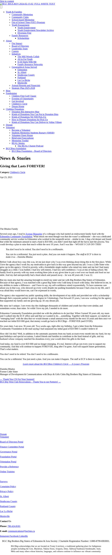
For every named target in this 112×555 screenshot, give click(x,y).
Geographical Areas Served (24, 67)
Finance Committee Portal (12, 447)
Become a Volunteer (21, 130)
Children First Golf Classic (24, 96)
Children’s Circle (19, 104)
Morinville (22, 83)
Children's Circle (17, 172)
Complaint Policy (8, 486)
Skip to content (7, 1)
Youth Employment (26, 27)
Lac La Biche (24, 80)
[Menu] (1, 6)
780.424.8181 (14, 526)
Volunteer (10, 127)
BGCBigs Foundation (16, 148)
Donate (9, 125)
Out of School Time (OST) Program (28, 22)
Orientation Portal (8, 461)
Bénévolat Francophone (23, 138)
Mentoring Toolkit (20, 140)
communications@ (16, 531)
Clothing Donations (15, 109)
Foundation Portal (8, 456)
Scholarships (23, 38)
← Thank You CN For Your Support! (17, 379)
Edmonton (22, 69)
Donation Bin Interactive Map (25, 111)
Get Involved (18, 101)
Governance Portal (8, 452)
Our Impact (17, 43)
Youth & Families (14, 12)
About (9, 41)
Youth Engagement (20, 25)
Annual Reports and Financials (26, 85)
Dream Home (18, 106)
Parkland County (8, 506)
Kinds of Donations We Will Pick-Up (29, 117)
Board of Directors (20, 46)
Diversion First (24, 33)
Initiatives (16, 54)
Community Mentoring (22, 14)
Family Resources (20, 35)
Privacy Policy (6, 491)
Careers (15, 51)
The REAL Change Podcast (30, 146)
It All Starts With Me (27, 62)
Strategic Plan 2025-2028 (23, 88)
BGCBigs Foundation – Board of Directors (31, 151)
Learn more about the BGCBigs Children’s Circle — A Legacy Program (56, 364)
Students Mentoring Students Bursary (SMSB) (33, 132)
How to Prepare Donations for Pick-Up (30, 119)
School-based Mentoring (23, 20)
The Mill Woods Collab (28, 56)
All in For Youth (25, 59)
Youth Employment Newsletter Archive (36, 30)
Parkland (22, 77)
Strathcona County (26, 75)
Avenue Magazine (33, 234)
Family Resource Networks (30, 64)
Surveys (3, 481)
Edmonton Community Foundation (16, 236)
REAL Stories (18, 143)
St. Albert (22, 72)
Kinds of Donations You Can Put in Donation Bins (35, 114)
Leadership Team (20, 48)
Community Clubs (20, 17)
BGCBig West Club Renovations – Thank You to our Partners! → (30, 382)
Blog (8, 90)
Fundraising (11, 93)
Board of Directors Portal (11, 442)
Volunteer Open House (22, 135)
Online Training (7, 471)
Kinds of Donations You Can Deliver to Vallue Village (37, 122)
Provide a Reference (9, 466)
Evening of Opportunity (23, 98)
